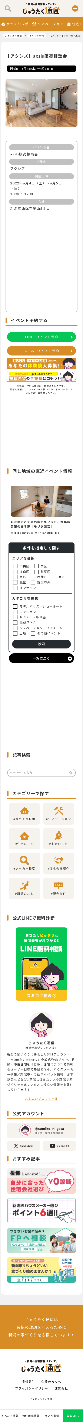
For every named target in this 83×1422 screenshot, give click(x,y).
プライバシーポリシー (31, 1388)
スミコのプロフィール (41, 1098)
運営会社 (61, 1388)
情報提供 (28, 1381)
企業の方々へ (51, 1381)
